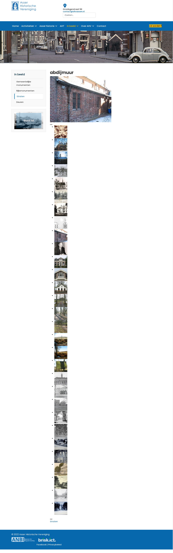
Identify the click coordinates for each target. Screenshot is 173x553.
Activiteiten (27, 26)
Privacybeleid (54, 544)
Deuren (20, 102)
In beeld (71, 26)
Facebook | (42, 544)
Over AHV (86, 26)
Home (15, 26)
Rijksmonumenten (25, 90)
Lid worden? (155, 25)
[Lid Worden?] (28, 120)
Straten (20, 96)
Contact (101, 26)
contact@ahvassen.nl (74, 11)
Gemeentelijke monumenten (23, 83)
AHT (62, 26)
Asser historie (46, 26)
